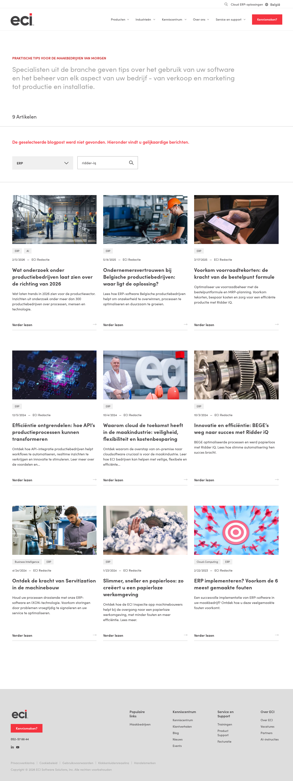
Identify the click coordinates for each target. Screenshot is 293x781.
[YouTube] (17, 747)
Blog (176, 733)
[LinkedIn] (12, 747)
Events (177, 746)
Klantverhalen (182, 726)
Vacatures (267, 726)
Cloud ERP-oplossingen (247, 4)
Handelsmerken (145, 763)
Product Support (223, 733)
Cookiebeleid (48, 763)
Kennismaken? (267, 19)
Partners (266, 733)
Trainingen (224, 724)
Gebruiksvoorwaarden (77, 763)
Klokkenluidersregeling (113, 763)
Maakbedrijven (140, 724)
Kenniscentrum (183, 720)
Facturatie (224, 741)
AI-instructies (270, 739)
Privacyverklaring (23, 763)
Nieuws (178, 739)
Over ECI (267, 720)
